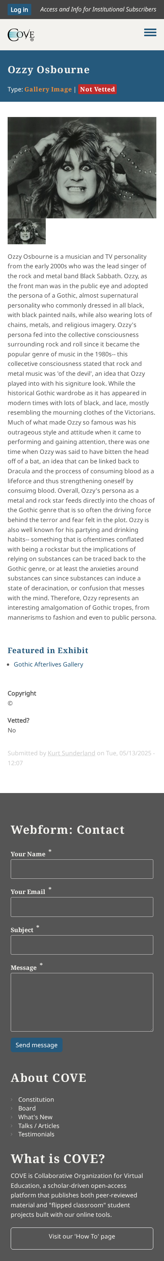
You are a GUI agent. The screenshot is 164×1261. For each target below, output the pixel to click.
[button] (82, 1238)
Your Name (28, 854)
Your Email (28, 892)
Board (27, 1108)
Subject (22, 930)
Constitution (36, 1099)
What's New (35, 1117)
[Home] (76, 34)
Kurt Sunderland (71, 753)
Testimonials (36, 1134)
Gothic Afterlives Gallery (48, 664)
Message (24, 967)
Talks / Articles (38, 1126)
